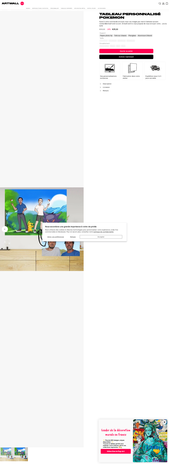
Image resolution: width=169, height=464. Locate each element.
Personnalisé (54, 8)
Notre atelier (91, 8)
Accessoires (102, 8)
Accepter (101, 237)
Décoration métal (79, 8)
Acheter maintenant (126, 57)
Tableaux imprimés (66, 8)
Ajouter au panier (126, 51)
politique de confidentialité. (103, 232)
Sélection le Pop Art (116, 451)
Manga (28, 8)
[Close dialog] (164, 422)
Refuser (73, 237)
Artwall (10, 3)
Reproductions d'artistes (40, 8)
